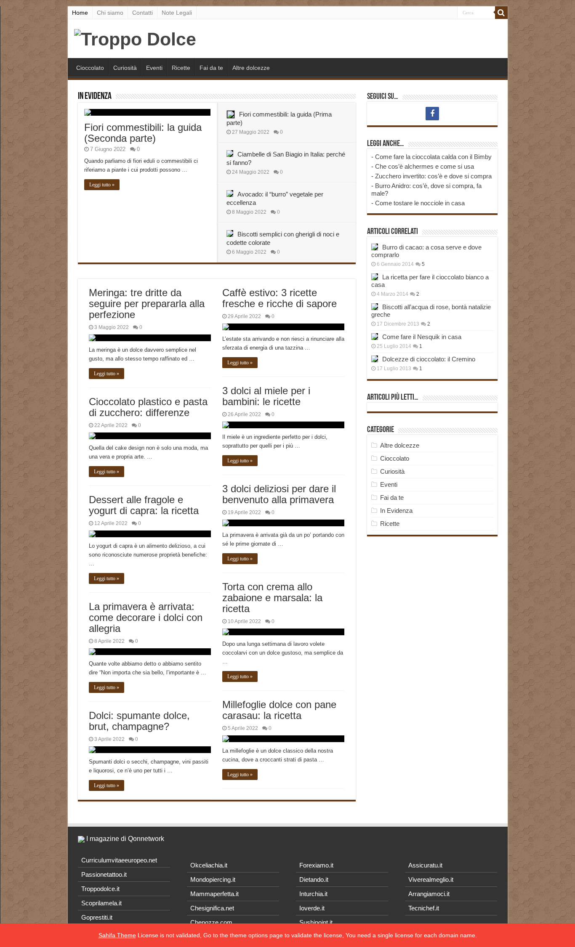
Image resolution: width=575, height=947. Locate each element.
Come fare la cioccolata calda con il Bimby (433, 156)
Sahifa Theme (117, 935)
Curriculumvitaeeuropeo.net (119, 860)
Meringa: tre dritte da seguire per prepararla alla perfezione (147, 303)
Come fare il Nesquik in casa (421, 336)
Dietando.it (313, 879)
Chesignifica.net (212, 908)
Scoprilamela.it (101, 903)
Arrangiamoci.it (429, 893)
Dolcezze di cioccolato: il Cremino (428, 359)
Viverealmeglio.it (430, 879)
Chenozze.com (211, 922)
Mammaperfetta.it (214, 893)
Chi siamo (110, 12)
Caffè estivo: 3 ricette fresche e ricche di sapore (279, 298)
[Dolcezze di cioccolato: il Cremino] (374, 358)
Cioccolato (90, 67)
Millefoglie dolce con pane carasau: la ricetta (279, 710)
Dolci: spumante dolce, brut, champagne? (139, 721)
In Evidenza (95, 96)
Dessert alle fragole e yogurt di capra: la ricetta (144, 505)
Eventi (154, 67)
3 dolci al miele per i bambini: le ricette (266, 396)
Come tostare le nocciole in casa (420, 203)
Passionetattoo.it (104, 874)
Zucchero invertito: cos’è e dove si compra (433, 176)
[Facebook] (432, 113)
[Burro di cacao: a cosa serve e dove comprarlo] (374, 247)
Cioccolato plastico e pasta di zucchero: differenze (148, 407)
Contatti (142, 12)
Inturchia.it (313, 893)
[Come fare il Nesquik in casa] (374, 336)
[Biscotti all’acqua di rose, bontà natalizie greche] (374, 306)
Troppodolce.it (100, 888)
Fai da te (211, 67)
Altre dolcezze (251, 67)
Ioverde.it (312, 908)
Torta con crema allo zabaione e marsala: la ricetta (272, 597)
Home (80, 12)
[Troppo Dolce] (135, 38)
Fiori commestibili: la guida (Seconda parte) (143, 133)
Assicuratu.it (425, 865)
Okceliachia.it (208, 865)
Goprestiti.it (96, 917)
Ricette (181, 67)
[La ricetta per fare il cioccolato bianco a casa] (374, 276)
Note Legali (177, 12)
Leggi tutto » (101, 185)
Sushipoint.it (316, 922)
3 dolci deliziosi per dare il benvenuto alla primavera (279, 494)
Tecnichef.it (423, 908)
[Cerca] (501, 12)
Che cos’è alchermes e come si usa (424, 166)
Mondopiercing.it (212, 879)
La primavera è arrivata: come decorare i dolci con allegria (145, 617)
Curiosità (125, 67)
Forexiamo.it (316, 865)
